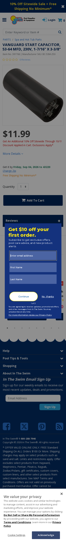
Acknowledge (46, 535)
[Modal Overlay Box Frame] (33, 271)
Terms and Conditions (17, 522)
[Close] (62, 494)
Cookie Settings (16, 535)
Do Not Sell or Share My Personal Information (32, 515)
